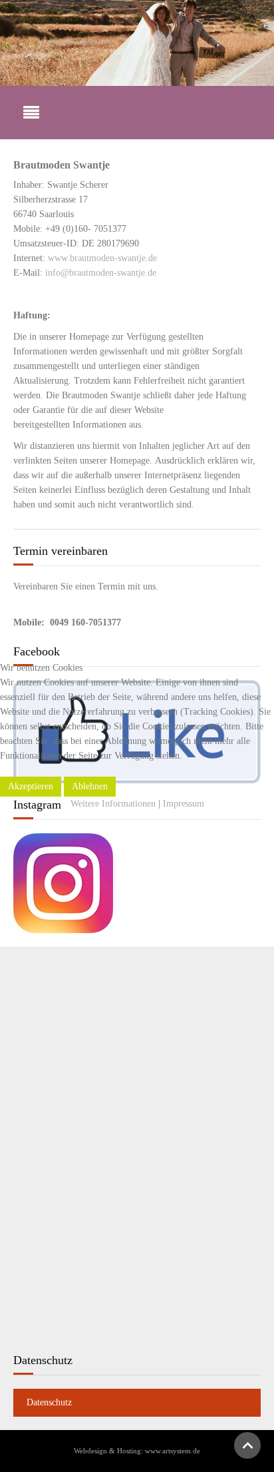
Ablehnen (90, 786)
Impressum (183, 804)
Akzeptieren (30, 786)
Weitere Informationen (113, 804)
